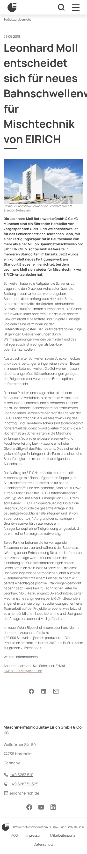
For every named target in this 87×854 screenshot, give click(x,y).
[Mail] (56, 691)
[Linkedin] (44, 691)
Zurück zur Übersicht (17, 19)
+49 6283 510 (21, 774)
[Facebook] (31, 691)
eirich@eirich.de (24, 793)
